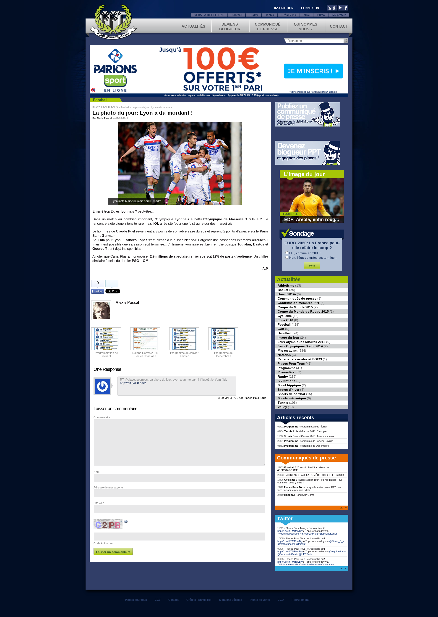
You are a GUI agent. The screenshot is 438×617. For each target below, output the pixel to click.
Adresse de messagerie (108, 487)
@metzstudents (286, 544)
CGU (281, 599)
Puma (321, 15)
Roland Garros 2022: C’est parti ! (303, 431)
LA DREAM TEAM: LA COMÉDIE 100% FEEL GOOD (310, 475)
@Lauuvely (327, 564)
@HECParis (305, 554)
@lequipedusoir (337, 551)
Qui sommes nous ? (305, 26)
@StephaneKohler (327, 533)
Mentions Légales (230, 599)
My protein (339, 15)
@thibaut (300, 544)
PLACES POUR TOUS (105, 107)
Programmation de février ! (106, 354)
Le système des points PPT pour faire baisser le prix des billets (309, 488)
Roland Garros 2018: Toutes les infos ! (306, 436)
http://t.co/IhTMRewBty (290, 531)
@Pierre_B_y (336, 541)
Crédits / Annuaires (198, 599)
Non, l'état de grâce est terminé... (313, 257)
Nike (307, 15)
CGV (158, 599)
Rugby (254, 15)
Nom (96, 472)
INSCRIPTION (283, 8)
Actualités (193, 26)
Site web (99, 503)
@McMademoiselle (287, 564)
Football (237, 15)
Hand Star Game (295, 494)
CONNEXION (310, 8)
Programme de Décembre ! (303, 445)
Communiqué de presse (268, 26)
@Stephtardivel (308, 533)
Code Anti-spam (103, 543)
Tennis (270, 15)
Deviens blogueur (229, 26)
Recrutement (300, 599)
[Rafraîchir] (126, 522)
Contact (339, 26)
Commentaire (102, 417)
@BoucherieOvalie (287, 554)
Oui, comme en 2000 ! (305, 253)
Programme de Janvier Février (305, 441)
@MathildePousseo (288, 533)
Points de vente (260, 599)
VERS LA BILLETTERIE (209, 15)
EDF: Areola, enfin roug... (311, 219)
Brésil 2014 (289, 15)
